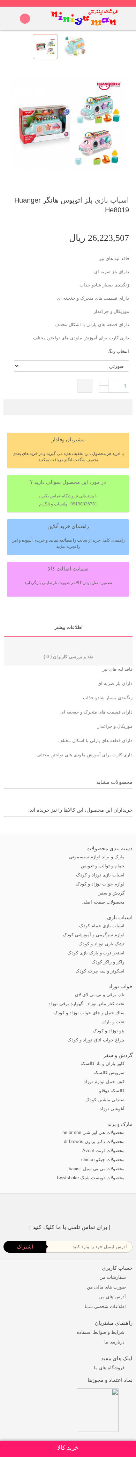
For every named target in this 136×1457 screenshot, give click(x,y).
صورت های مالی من (106, 1287)
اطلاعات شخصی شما (105, 1306)
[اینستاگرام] (64, 1208)
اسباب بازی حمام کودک (102, 925)
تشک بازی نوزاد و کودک (102, 943)
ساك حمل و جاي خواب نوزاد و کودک (90, 1012)
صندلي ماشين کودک (105, 1099)
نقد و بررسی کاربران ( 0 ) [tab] (68, 656)
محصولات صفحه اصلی (104, 902)
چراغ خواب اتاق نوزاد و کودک (96, 1039)
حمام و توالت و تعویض (103, 865)
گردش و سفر (112, 893)
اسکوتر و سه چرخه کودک (100, 971)
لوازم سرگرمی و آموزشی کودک (94, 934)
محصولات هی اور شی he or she (94, 1132)
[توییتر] (91, 1208)
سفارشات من (112, 1277)
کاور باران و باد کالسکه (103, 1063)
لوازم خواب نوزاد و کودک (101, 884)
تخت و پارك (114, 1021)
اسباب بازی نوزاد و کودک (101, 874)
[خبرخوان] (78, 1208)
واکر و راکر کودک (108, 961)
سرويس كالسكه (109, 1072)
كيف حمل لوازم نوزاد (105, 1081)
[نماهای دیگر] (123, 46)
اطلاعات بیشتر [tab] (68, 627)
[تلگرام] (51, 1208)
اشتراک (25, 1247)
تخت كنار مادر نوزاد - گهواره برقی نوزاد (87, 1003)
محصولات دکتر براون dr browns (95, 1141)
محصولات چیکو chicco (103, 1159)
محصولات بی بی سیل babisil (97, 1168)
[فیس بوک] (104, 1208)
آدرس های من (112, 1296)
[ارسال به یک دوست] (119, 222)
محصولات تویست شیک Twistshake (91, 1177)
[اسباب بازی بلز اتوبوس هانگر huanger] (45, 46)
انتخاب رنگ (117, 351)
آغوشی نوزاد (113, 1108)
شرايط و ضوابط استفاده (101, 1332)
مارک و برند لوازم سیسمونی (97, 856)
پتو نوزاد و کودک (109, 1030)
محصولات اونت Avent (104, 1150)
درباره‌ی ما (115, 1342)
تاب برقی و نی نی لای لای (100, 994)
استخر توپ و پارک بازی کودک (96, 952)
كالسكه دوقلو (112, 1090)
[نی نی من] (84, 18)
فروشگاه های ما (110, 1367)
